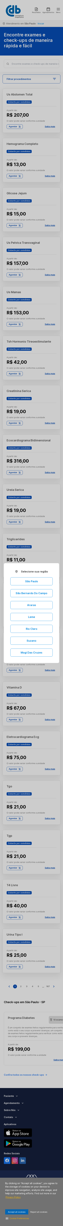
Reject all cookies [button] (38, 1212)
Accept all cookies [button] (17, 1212)
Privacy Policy (13, 1197)
